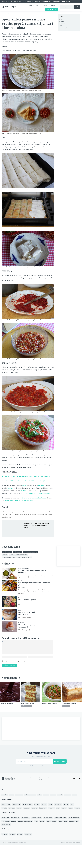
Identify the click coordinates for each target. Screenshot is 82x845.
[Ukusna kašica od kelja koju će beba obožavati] (9, 573)
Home (3, 14)
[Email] (43, 531)
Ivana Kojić (21, 587)
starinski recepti (21, 554)
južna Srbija (17, 552)
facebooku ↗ (44, 1)
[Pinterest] (32, 531)
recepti (24, 485)
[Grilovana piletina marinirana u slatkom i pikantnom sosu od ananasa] (9, 585)
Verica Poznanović (24, 602)
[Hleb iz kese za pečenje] (9, 626)
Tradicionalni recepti (30, 552)
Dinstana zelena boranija (49, 703)
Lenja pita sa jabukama (69, 703)
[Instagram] (74, 778)
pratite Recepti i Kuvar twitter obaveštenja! (19, 500)
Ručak (20, 580)
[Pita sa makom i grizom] (9, 601)
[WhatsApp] (36, 531)
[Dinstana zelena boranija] (51, 692)
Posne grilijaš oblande (27, 703)
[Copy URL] (47, 531)
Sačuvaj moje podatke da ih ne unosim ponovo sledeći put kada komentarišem (18, 661)
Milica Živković (23, 614)
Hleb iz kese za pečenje (27, 625)
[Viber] (40, 531)
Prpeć (61, 19)
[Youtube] (79, 778)
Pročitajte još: (63, 28)
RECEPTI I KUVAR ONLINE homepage (36, 493)
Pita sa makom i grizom (27, 600)
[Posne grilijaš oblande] (30, 692)
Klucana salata (64, 26)
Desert (20, 597)
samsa (12, 554)
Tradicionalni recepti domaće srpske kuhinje (17, 557)
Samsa (62, 21)
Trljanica (62, 23)
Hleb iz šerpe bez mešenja (28, 612)
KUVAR (23, 491)
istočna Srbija (10, 14)
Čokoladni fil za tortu (6, 703)
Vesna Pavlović (23, 627)
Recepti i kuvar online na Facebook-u (34, 498)
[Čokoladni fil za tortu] (10, 692)
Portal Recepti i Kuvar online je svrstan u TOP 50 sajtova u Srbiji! (23, 481)
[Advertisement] (68, 556)
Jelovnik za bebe (23, 568)
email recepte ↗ (66, 1)
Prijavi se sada (59, 761)
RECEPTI (41, 485)
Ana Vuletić (66, 706)
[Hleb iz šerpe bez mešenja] (9, 614)
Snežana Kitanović (26, 706)
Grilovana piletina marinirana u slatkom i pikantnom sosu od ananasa (34, 584)
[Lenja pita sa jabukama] (72, 692)
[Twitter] (29, 531)
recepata (10, 488)
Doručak (21, 610)
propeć (5, 554)
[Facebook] (25, 531)
